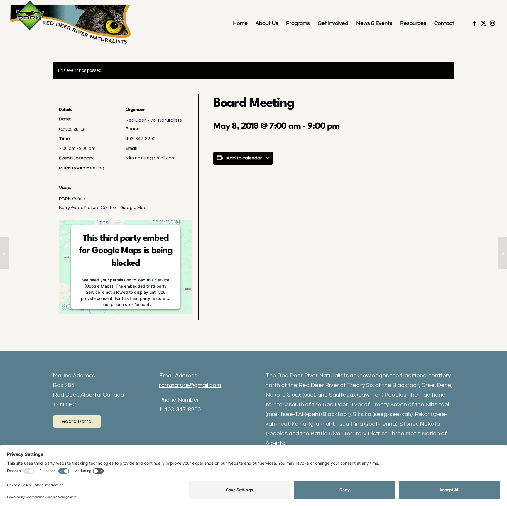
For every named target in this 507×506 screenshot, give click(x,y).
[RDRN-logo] (71, 23)
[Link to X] (483, 23)
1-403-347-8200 (180, 409)
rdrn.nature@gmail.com (190, 385)
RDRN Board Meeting (81, 168)
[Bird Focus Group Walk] (4, 253)
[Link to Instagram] (492, 23)
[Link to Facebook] (474, 23)
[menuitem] (240, 23)
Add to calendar (244, 158)
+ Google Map (132, 207)
